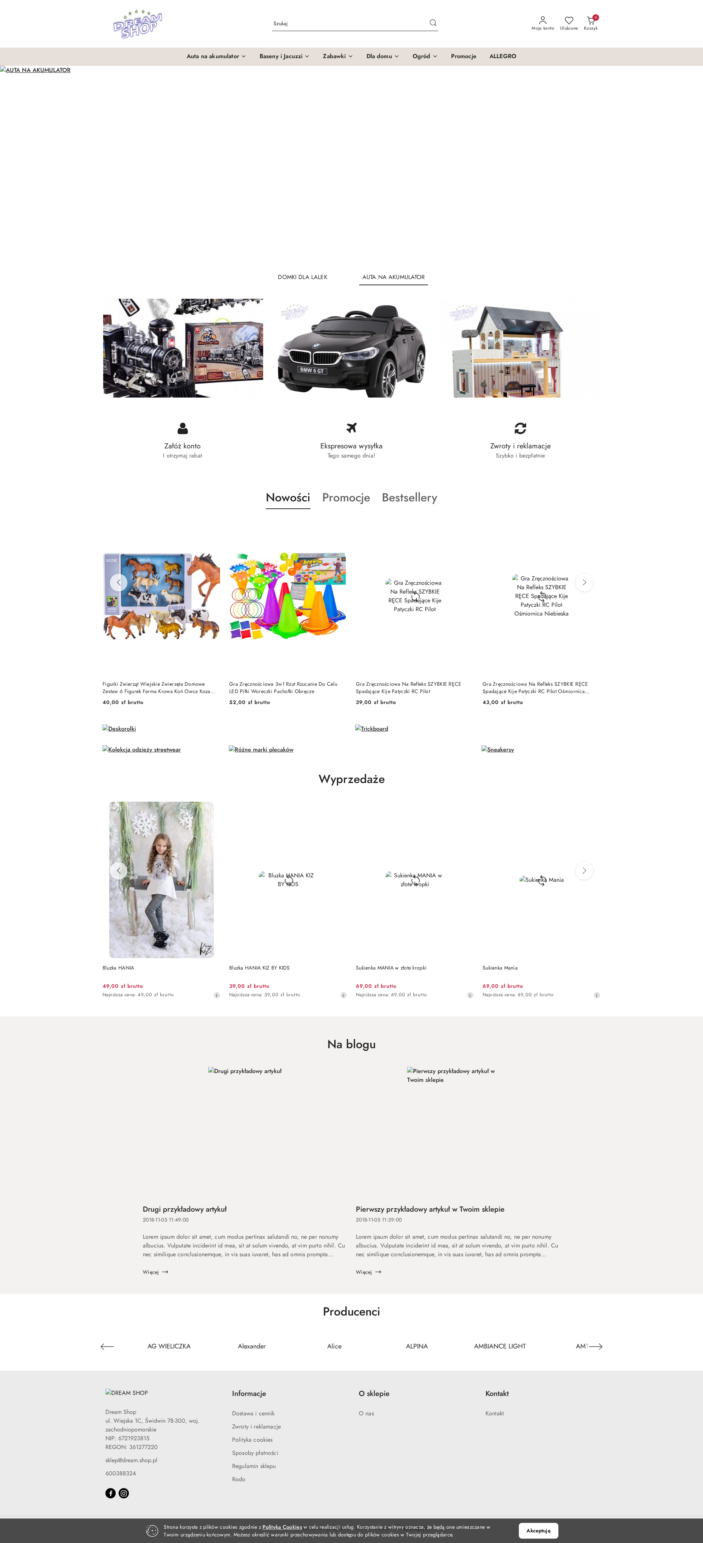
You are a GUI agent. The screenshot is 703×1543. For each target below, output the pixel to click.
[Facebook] (110, 1493)
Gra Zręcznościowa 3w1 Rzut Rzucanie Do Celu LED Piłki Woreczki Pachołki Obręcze (157, 687)
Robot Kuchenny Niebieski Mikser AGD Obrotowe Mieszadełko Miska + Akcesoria (539, 687)
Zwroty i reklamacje (256, 1426)
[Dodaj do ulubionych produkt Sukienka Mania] (474, 810)
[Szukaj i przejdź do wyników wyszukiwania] (433, 23)
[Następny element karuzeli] (596, 1346)
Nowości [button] (288, 497)
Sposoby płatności (255, 1453)
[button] (216, 57)
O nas (366, 1413)
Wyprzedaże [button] (352, 779)
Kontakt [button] (497, 1393)
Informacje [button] (249, 1393)
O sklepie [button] (374, 1393)
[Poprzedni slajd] (16, 166)
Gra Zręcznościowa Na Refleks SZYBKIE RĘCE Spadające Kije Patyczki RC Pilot (282, 687)
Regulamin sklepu (254, 1466)
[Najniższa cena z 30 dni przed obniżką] (226, 995)
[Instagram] (124, 1493)
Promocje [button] (346, 497)
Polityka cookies (252, 1439)
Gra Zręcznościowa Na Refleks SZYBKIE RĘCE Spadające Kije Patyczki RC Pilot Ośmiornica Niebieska (408, 687)
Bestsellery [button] (409, 497)
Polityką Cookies (282, 1527)
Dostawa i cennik (253, 1413)
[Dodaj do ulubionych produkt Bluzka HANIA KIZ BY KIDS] (221, 810)
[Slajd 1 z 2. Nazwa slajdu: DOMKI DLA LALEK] (351, 166)
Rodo (239, 1479)
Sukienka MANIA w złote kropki (274, 967)
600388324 (120, 1473)
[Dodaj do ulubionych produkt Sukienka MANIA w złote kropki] (348, 810)
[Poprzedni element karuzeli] (107, 1346)
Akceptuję (538, 1530)
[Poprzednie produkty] (118, 582)
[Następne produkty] (584, 582)
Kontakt (495, 1413)
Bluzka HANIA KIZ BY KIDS (142, 967)
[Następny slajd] (687, 166)
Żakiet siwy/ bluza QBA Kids (524, 967)
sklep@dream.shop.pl (131, 1460)
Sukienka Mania (383, 967)
